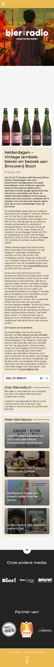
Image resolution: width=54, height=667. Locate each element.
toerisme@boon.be (38, 266)
